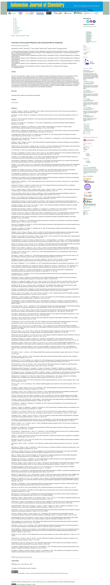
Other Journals (88, 155)
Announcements (17, 27)
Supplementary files (87, 128)
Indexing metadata (86, 126)
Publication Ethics (89, 35)
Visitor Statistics (88, 40)
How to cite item (86, 127)
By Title (87, 154)
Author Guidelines (89, 33)
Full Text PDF (14, 102)
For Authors (88, 161)
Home (15, 18)
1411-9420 (32, 581)
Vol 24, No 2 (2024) (20, 35)
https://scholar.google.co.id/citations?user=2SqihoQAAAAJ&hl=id (89, 109)
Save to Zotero (88, 133)
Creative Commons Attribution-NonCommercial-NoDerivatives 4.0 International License (47, 573)
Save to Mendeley (87, 131)
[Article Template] (89, 65)
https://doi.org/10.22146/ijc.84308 (21, 45)
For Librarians (88, 162)
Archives (15, 26)
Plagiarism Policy (89, 36)
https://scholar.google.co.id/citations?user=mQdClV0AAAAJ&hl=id (89, 71)
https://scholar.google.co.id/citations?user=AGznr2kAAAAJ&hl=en (89, 116)
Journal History (17, 31)
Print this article (86, 125)
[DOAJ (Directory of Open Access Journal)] (88, 193)
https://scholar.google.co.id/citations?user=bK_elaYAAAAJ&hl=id (89, 92)
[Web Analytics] (13, 584)
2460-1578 (42, 581)
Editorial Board (88, 37)
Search (15, 23)
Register (15, 22)
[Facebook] (94, 22)
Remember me (87, 52)
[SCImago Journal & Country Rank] (89, 205)
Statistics (16, 29)
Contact (15, 33)
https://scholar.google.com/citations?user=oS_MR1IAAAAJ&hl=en (88, 83)
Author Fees (88, 34)
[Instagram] (90, 22)
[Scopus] (87, 179)
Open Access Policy (89, 38)
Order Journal (88, 39)
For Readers (88, 160)
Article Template (88, 32)
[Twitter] (87, 22)
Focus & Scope (88, 31)
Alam (27, 35)
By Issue (87, 153)
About (15, 19)
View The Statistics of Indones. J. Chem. (25, 584)
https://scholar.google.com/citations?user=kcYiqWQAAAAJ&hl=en (88, 100)
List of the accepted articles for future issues (89, 26)
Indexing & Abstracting (18, 30)
